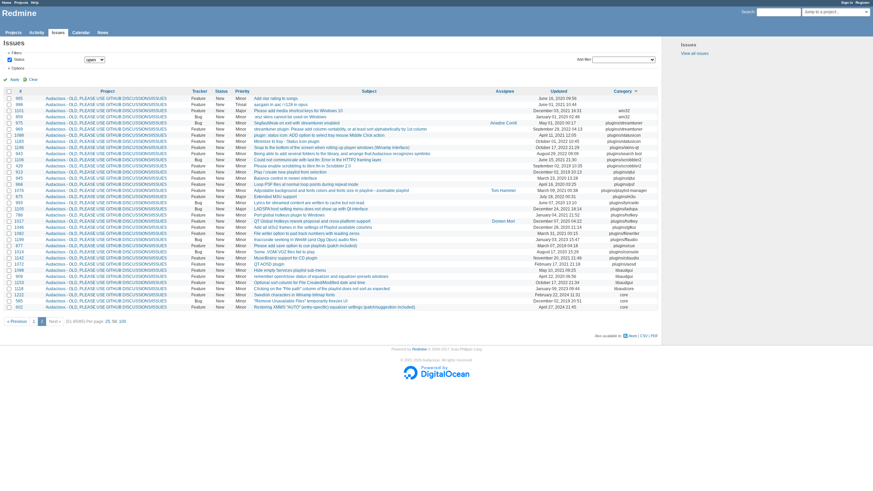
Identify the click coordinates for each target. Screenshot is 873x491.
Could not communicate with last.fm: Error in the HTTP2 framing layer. (318, 160)
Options (18, 68)
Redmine (419, 349)
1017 (19, 221)
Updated (559, 91)
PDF (654, 336)
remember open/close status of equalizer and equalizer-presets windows (321, 276)
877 (19, 245)
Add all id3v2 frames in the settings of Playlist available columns (313, 227)
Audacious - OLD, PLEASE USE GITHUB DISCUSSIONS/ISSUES (106, 98)
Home (7, 2)
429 (19, 166)
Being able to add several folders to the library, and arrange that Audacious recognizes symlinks (342, 153)
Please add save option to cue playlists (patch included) (305, 245)
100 (122, 321)
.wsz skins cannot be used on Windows (290, 117)
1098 (19, 270)
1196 (19, 147)
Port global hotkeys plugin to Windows (289, 215)
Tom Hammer (503, 190)
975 (19, 123)
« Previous (17, 321)
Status (19, 60)
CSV (644, 336)
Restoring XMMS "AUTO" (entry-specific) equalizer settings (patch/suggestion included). (335, 307)
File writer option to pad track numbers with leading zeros (306, 233)
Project (108, 91)
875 (19, 196)
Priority (242, 91)
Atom (632, 336)
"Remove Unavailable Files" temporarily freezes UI (300, 301)
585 (19, 301)
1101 (19, 110)
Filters (17, 53)
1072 (19, 264)
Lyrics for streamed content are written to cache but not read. (309, 202)
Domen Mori (503, 221)
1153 (19, 282)
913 (19, 172)
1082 (19, 233)
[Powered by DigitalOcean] (436, 378)
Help (35, 2)
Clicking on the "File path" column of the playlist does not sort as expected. (322, 288)
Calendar (81, 32)
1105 (19, 209)
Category (623, 91)
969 (19, 129)
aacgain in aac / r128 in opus (281, 104)
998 (19, 104)
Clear (33, 79)
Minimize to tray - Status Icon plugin (287, 141)
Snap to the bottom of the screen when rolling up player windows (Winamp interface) (332, 147)
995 (19, 98)
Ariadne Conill (503, 123)
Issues (58, 32)
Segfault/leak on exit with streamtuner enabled (297, 123)
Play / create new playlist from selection (290, 172)
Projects (21, 2)
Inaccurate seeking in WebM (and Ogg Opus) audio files (305, 239)
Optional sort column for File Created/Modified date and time (309, 282)
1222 (19, 295)
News (103, 32)
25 (107, 321)
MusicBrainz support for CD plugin (285, 258)
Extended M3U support (275, 196)
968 (19, 184)
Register (863, 2)
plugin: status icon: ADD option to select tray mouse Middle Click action (319, 135)
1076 (19, 190)
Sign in (847, 2)
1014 (19, 252)
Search (748, 12)
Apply (14, 79)
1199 (19, 239)
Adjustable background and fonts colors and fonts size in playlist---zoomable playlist (331, 190)
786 (19, 215)
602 (19, 307)
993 (19, 202)
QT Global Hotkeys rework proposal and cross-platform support (312, 221)
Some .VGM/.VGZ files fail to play (284, 252)
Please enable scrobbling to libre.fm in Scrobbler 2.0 (302, 166)
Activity (36, 32)
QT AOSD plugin (269, 264)
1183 (19, 141)
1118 (19, 288)
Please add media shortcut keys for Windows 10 (298, 110)
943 (19, 153)
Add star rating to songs (276, 98)
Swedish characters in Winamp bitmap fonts (294, 295)
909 (19, 276)
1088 (19, 135)
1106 (19, 160)
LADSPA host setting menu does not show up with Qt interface (311, 209)
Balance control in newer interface (285, 178)
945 (19, 178)
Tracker (199, 91)
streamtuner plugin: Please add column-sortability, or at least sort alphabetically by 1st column (340, 129)
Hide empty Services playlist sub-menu (290, 270)
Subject (369, 91)
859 (19, 117)
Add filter (584, 59)
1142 (19, 258)
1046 (19, 227)
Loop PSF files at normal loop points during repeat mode (306, 184)
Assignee (505, 91)
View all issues (695, 53)
